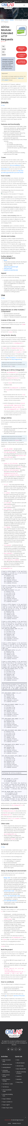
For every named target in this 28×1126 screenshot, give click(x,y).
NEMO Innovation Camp (6, 1060)
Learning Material (6, 1067)
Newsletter (18, 1079)
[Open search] (25, 1)
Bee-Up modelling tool (15, 165)
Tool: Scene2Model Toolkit (6, 1090)
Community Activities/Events (6, 1071)
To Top (3, 105)
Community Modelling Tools (7, 1095)
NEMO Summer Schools (6, 1075)
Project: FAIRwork (6, 1098)
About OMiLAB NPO (21, 1069)
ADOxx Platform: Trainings (6, 1080)
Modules (12, 20)
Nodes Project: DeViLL (7, 1107)
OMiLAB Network (20, 1063)
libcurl (5, 260)
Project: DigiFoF (6, 1104)
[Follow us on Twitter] (15, 1)
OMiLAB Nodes (20, 1066)
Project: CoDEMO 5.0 (7, 1101)
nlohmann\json (8, 268)
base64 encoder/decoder (11, 270)
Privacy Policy (19, 1082)
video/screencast (5, 169)
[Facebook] (15, 1049)
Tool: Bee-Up (5, 1087)
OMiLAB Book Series (7, 1064)
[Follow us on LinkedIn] (16, 1)
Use (3, 52)
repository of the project (19, 995)
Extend (4, 54)
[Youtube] (19, 1049)
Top (3, 46)
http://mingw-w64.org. (17, 359)
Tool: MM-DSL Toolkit (7, 1084)
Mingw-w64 (7, 878)
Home (2, 20)
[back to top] (25, 1117)
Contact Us (19, 1076)
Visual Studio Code (9, 891)
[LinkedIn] (12, 1049)
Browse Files (22, 48)
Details (4, 49)
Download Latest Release (22, 61)
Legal (9, 1123)
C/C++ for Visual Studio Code (12, 896)
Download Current (22, 55)
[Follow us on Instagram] (21, 1)
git (6, 995)
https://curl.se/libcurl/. (11, 357)
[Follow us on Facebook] (18, 1)
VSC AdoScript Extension (10, 900)
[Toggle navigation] (24, 5)
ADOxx (6, 20)
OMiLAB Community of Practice (21, 1072)
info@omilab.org (7, 1)
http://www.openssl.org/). (11, 267)
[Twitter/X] (8, 1049)
